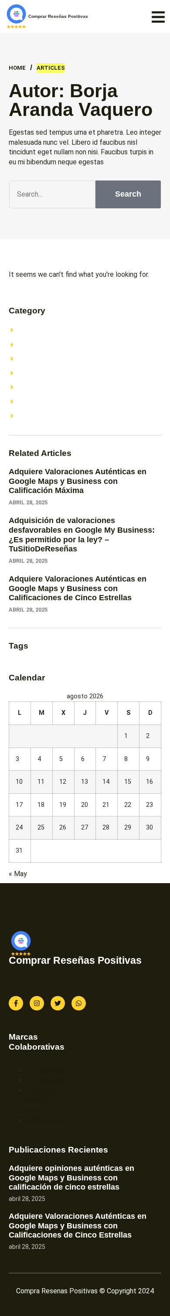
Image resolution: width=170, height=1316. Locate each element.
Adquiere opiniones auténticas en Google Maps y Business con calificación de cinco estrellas (71, 1177)
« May (18, 874)
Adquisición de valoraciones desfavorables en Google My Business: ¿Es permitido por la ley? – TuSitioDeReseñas (82, 534)
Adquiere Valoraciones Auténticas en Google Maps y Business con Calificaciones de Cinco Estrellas (77, 588)
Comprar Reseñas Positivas (58, 16)
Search (128, 194)
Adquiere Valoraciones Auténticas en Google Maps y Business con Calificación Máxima (77, 481)
